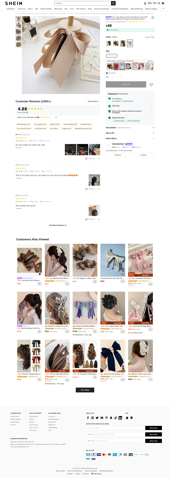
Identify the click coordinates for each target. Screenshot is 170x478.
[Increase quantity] (120, 77)
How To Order (33, 425)
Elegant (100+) (55, 124)
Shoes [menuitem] (90, 9)
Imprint (78, 473)
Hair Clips (70, 13)
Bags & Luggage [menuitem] (151, 9)
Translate (19, 148)
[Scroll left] (160, 8)
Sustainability (14, 422)
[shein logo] (13, 3)
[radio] (109, 43)
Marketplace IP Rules (106, 471)
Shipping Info (33, 416)
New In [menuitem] (30, 9)
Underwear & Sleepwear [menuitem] (119, 9)
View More (85, 390)
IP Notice (70, 473)
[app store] (127, 419)
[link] (150, 3)
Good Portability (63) (70, 124)
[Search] (113, 3)
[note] (140, 274)
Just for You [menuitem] (22, 9)
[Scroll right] (163, 8)
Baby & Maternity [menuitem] (137, 9)
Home (17, 13)
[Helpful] (86, 158)
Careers (12, 425)
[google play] (131, 419)
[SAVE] (151, 84)
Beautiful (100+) (86, 124)
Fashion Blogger (15, 419)
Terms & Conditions (91, 471)
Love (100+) (54, 128)
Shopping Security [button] (118, 118)
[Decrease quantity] (112, 77)
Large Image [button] (149, 37)
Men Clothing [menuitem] (80, 9)
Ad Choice (85, 473)
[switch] (55, 117)
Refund (31, 422)
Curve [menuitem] (72, 9)
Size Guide (32, 430)
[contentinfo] (124, 454)
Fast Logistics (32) (40, 124)
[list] (104, 418)
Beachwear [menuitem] (58, 9)
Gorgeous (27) (66, 128)
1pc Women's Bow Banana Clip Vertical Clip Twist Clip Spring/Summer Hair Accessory (57, 278)
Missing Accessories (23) (83, 128)
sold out (126, 84)
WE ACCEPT (90, 450)
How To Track (33, 427)
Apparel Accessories (27, 13)
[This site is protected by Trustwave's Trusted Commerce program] (88, 459)
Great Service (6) (40, 128)
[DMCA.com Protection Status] (93, 459)
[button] (159, 3)
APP (126, 413)
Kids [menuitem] (66, 9)
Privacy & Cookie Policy (75, 471)
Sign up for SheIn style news (97, 424)
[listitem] (110, 66)
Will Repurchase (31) (23, 124)
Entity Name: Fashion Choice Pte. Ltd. (22, 442)
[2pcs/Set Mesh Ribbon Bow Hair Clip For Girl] (128, 66)
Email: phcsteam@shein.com (19, 447)
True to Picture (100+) (24, 128)
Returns (31, 419)
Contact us (51, 416)
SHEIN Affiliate (52, 427)
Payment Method (53, 419)
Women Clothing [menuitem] (46, 9)
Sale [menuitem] (36, 9)
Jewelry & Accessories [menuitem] (101, 9)
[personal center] (145, 3)
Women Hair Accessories (58, 13)
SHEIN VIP (51, 425)
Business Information (19, 438)
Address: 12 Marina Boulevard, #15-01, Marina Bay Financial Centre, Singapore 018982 (38, 444)
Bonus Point (52, 422)
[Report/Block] (98, 158)
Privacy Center (60, 471)
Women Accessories (41, 13)
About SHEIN (14, 416)
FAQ (49, 430)
